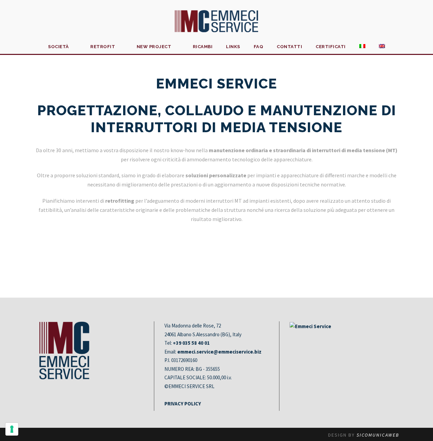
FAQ (259, 46)
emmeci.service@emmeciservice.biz (219, 351)
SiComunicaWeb (378, 435)
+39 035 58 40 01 (191, 343)
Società (58, 46)
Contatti (289, 46)
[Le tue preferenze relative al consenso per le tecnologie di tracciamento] (11, 429)
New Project (154, 46)
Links (233, 46)
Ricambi (203, 46)
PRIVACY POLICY (182, 403)
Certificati (331, 46)
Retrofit (102, 46)
